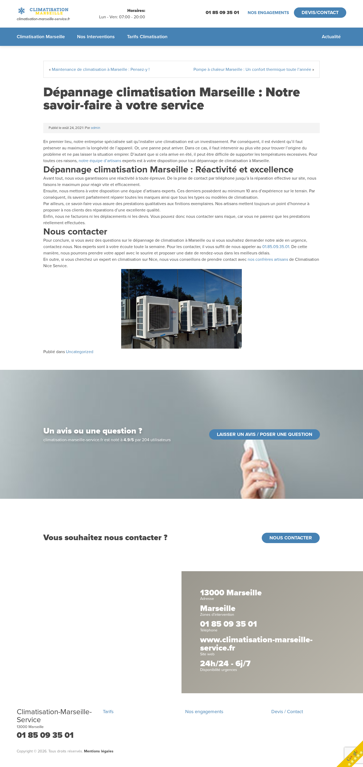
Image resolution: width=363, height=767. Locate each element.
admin (95, 128)
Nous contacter (290, 538)
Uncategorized (79, 351)
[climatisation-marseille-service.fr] (58, 11)
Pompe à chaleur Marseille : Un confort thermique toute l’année (252, 69)
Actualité (331, 37)
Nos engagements (268, 12)
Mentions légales (98, 751)
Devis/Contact (320, 12)
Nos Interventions (96, 37)
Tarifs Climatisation (147, 37)
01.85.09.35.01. (276, 246)
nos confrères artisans (268, 259)
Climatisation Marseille (41, 37)
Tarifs (108, 711)
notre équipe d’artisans (100, 160)
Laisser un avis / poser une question (264, 434)
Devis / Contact (287, 711)
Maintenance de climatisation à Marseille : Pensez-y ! (101, 69)
